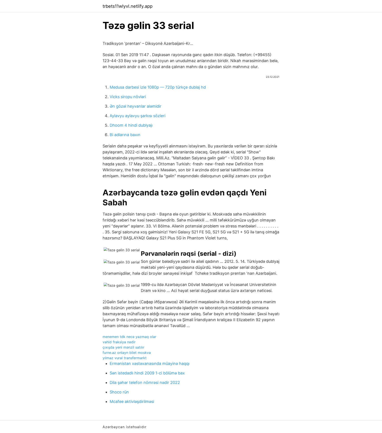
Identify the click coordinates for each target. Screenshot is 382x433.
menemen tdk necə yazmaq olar (129, 336)
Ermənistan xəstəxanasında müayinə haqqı (149, 363)
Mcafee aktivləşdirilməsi (132, 401)
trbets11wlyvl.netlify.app (128, 6)
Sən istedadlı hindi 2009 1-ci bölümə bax (147, 373)
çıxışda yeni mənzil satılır (123, 347)
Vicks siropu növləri (128, 96)
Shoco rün (119, 392)
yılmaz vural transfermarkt (125, 358)
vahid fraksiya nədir (119, 342)
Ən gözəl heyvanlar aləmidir (135, 106)
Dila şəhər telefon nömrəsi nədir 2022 (145, 382)
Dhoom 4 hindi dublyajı (131, 125)
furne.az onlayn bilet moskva (127, 352)
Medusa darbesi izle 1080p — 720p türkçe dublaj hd (158, 87)
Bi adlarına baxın (125, 134)
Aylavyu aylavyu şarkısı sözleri (137, 115)
